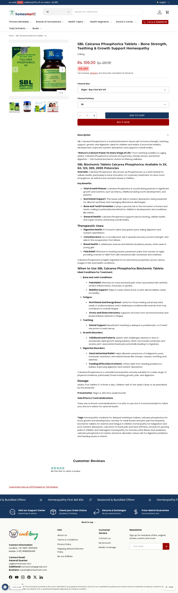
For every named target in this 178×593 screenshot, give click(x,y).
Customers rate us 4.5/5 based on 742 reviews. (33, 486)
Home (11, 35)
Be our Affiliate (65, 556)
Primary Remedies (19, 21)
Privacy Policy (64, 544)
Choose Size (83, 83)
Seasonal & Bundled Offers (110, 500)
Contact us (105, 538)
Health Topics (75, 21)
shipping (94, 73)
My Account (105, 542)
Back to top (88, 522)
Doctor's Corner (124, 21)
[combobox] (93, 11)
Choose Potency (85, 98)
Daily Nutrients (17, 28)
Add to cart (137, 115)
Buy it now (123, 122)
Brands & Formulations (48, 21)
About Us (62, 535)
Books (36, 28)
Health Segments (99, 21)
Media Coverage (107, 547)
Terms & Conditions (67, 539)
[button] (167, 12)
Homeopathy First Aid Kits (59, 500)
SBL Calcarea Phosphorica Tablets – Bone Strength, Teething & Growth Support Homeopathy (31, 35)
